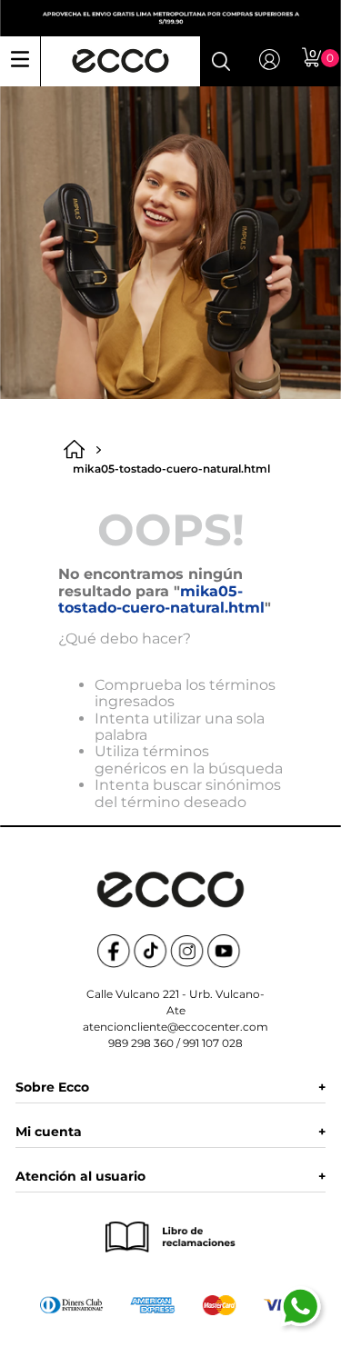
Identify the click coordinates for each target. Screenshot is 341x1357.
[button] (221, 61)
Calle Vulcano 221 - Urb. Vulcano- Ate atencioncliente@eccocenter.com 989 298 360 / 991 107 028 (175, 1018)
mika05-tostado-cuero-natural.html (171, 469)
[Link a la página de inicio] (79, 449)
